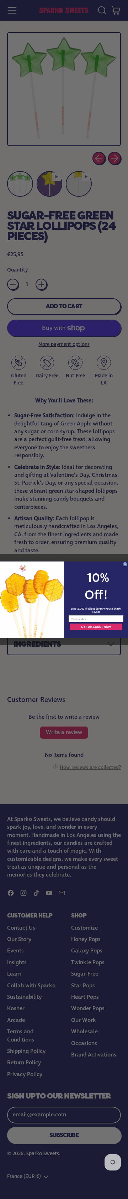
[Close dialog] (125, 564)
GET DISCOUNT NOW (96, 626)
